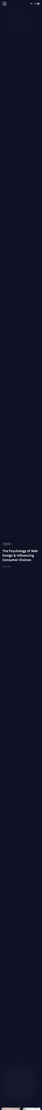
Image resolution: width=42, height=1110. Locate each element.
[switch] (37, 3)
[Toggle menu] (31, 3)
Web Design (7, 544)
